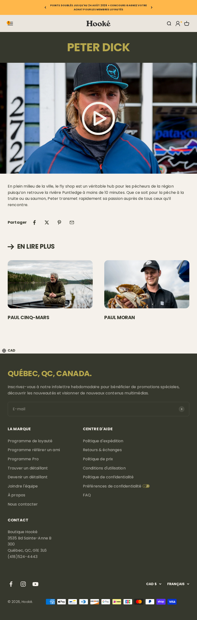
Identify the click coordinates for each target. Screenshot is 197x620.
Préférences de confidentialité (112, 486)
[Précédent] (45, 7)
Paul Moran (119, 317)
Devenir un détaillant (28, 477)
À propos (16, 495)
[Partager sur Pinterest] (59, 222)
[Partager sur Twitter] (47, 222)
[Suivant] (152, 7)
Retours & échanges (102, 450)
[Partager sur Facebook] (34, 222)
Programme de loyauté (30, 441)
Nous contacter (23, 504)
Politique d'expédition (103, 441)
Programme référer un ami (34, 450)
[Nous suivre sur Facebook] (11, 584)
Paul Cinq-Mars (28, 317)
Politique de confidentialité (108, 477)
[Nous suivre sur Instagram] (23, 584)
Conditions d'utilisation (104, 468)
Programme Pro (23, 459)
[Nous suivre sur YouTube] (35, 584)
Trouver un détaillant (28, 468)
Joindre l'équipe (23, 486)
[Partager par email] (72, 222)
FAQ (87, 495)
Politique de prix (98, 459)
